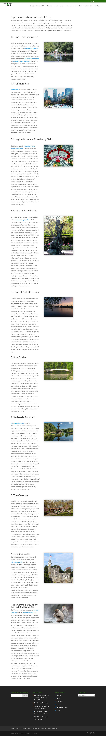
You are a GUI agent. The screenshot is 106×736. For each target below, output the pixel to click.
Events (58, 695)
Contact (97, 6)
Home (12, 728)
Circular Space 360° (37, 6)
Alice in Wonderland (32, 59)
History (58, 704)
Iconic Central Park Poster (86, 18)
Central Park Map (61, 707)
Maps (62, 6)
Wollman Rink (15, 89)
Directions (59, 701)
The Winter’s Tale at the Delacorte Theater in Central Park (41, 697)
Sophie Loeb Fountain (41, 703)
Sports (86, 6)
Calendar (49, 6)
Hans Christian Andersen (21, 61)
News (58, 710)
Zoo (91, 6)
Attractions (69, 6)
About (56, 6)
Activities (78, 6)
